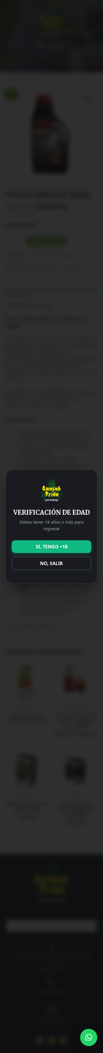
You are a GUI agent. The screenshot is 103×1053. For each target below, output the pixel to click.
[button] (88, 1037)
